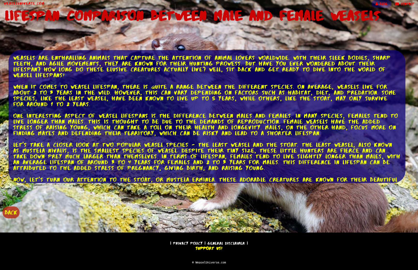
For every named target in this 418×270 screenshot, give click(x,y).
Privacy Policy (188, 243)
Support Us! (209, 248)
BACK (11, 212)
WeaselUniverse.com (24, 3)
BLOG (383, 4)
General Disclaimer (226, 243)
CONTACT (406, 4)
